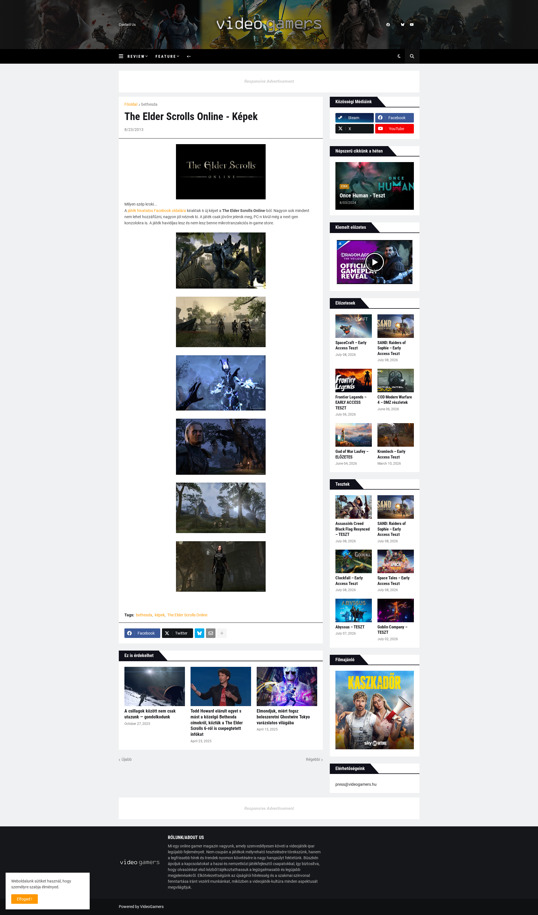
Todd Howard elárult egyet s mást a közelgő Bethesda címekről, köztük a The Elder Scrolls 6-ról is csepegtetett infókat (217, 722)
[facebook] (388, 25)
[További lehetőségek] (222, 633)
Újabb (127, 759)
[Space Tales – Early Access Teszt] (395, 561)
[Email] (210, 633)
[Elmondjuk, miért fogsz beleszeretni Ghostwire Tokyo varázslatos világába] (287, 686)
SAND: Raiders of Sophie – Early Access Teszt (391, 348)
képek (160, 615)
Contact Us (127, 25)
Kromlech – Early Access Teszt (391, 454)
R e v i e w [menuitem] (135, 56)
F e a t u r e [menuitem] (165, 56)
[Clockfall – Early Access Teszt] (353, 561)
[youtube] (412, 25)
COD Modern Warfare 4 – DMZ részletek (394, 400)
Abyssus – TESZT (350, 627)
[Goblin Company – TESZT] (395, 610)
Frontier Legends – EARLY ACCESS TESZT (351, 403)
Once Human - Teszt (362, 195)
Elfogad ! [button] (24, 899)
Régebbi (313, 759)
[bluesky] (402, 25)
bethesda (149, 104)
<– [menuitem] (189, 56)
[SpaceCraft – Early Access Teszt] (353, 326)
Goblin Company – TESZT (392, 629)
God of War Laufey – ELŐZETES (351, 454)
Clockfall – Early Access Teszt (349, 580)
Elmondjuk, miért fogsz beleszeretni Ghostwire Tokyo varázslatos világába (283, 716)
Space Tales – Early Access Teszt (393, 580)
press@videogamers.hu (356, 784)
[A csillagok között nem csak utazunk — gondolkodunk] (154, 686)
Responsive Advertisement (269, 81)
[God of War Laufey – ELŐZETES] (353, 435)
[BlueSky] (199, 633)
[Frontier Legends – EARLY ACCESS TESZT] (353, 380)
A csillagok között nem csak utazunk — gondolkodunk (150, 714)
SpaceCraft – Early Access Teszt (351, 345)
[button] (123, 56)
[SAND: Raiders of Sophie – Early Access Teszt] (395, 326)
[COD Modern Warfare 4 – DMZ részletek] (395, 380)
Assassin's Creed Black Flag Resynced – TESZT (352, 529)
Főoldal (130, 104)
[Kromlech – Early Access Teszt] (395, 435)
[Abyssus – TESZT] (353, 610)
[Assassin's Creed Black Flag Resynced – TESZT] (353, 507)
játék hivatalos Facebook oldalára (157, 210)
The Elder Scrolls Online (187, 615)
